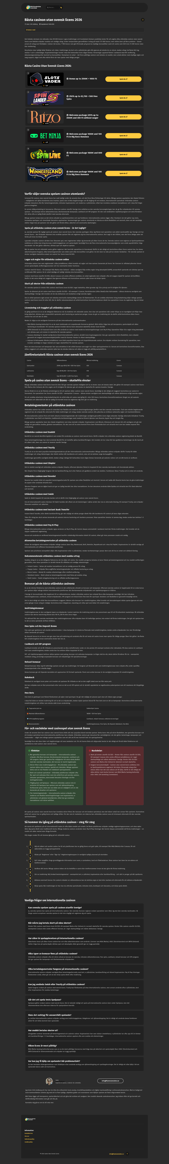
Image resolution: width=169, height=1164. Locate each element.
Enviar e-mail (31, 30)
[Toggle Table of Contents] (143, 20)
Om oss (27, 1136)
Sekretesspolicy (29, 1139)
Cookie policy (28, 1142)
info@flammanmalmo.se (110, 1081)
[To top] (127, 1154)
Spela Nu (123, 79)
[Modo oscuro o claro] (61, 7)
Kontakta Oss (29, 1133)
